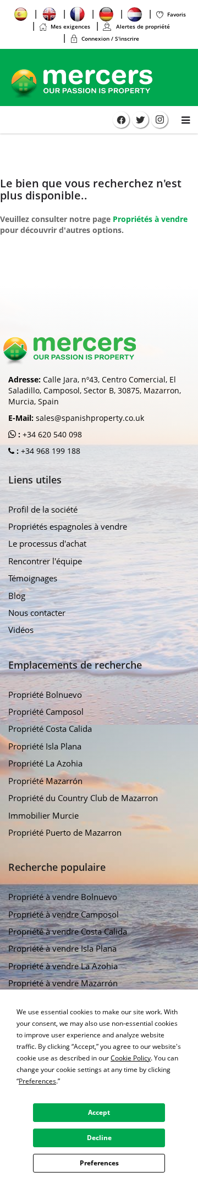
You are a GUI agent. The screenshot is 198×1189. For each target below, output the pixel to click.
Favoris (176, 14)
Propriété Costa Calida (50, 728)
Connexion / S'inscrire (110, 38)
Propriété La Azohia (45, 763)
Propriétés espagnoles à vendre (67, 526)
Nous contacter (36, 612)
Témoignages (32, 578)
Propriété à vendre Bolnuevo (62, 896)
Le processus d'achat (47, 543)
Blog (16, 595)
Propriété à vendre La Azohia (63, 965)
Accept (99, 1112)
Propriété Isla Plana (44, 746)
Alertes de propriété (142, 26)
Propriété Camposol (46, 711)
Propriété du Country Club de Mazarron (83, 797)
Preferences (99, 1163)
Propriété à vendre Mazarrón (63, 982)
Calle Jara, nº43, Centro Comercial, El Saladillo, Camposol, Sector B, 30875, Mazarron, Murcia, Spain (94, 390)
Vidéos (21, 629)
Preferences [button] (37, 1081)
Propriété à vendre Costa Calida (67, 931)
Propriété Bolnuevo (45, 694)
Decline (99, 1137)
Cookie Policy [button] (131, 1058)
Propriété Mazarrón (45, 780)
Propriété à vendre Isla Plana (62, 948)
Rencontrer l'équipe (45, 560)
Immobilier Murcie (43, 815)
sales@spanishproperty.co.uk (90, 418)
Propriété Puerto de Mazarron (65, 832)
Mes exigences (70, 26)
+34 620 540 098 (51, 434)
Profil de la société (43, 509)
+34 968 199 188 (49, 451)
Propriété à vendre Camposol (63, 914)
